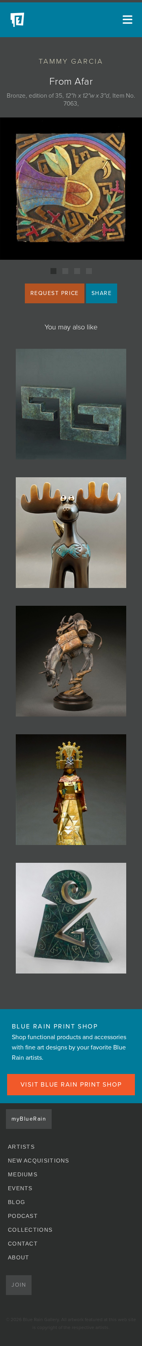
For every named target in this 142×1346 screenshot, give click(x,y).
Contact (23, 1243)
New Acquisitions (38, 1160)
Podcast (23, 1216)
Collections (30, 1230)
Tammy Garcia (71, 61)
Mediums (22, 1174)
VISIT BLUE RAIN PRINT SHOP (71, 1085)
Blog (16, 1202)
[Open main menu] (126, 20)
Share (102, 293)
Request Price (54, 293)
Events (20, 1188)
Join (18, 1285)
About (19, 1257)
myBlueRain (28, 1118)
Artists (21, 1147)
